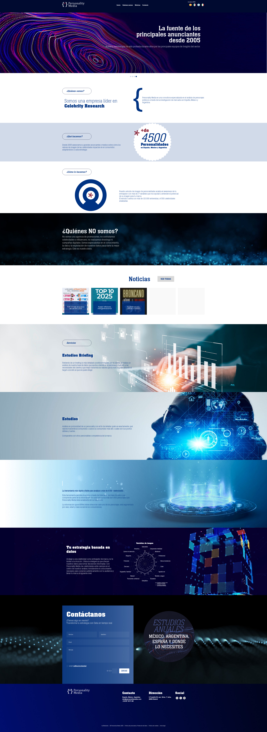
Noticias (137, 5)
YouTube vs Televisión (133, 307)
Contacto (145, 5)
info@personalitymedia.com (131, 699)
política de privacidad (80, 666)
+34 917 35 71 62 (128, 701)
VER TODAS (166, 279)
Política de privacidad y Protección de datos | (137, 725)
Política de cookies (153, 725)
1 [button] (130, 76)
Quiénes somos (128, 5)
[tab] (131, 76)
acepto (77, 666)
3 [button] (134, 76)
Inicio (118, 5)
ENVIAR (124, 671)
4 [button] (136, 76)
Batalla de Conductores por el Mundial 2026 (76, 307)
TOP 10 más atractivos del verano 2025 (191, 307)
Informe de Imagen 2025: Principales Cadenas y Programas (162, 307)
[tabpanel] (133, 36)
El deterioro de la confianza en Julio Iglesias (104, 307)
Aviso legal (163, 725)
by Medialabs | (106, 725)
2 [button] (132, 76)
